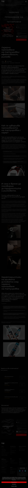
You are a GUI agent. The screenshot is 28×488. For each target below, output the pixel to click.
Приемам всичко (14, 482)
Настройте (14, 484)
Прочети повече (14, 486)
